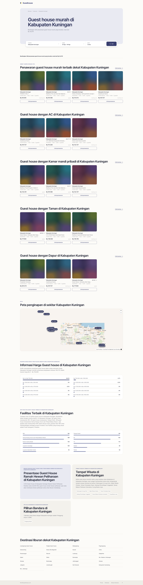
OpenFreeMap (99, 349)
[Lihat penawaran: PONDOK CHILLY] (32, 80)
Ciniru (100, 549)
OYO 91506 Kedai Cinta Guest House (55, 235)
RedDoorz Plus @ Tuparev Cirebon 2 (29, 188)
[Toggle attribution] (121, 349)
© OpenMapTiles (105, 349)
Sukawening (23, 549)
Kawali (74, 549)
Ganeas (101, 561)
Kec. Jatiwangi (23, 568)
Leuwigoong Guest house (26, 546)
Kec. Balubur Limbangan (105, 557)
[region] (71, 330)
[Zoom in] (121, 310)
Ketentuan (107, 582)
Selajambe (101, 553)
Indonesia (35, 11)
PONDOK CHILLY (24, 93)
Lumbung (75, 553)
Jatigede (22, 565)
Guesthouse (28, 3)
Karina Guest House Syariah (79, 140)
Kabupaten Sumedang (104, 565)
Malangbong (76, 546)
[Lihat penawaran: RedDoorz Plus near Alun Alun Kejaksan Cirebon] (58, 80)
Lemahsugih (49, 565)
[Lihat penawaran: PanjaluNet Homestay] (32, 268)
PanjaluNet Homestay (25, 282)
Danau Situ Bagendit (51, 549)
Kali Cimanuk (76, 565)
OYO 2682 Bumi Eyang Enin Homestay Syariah (57, 140)
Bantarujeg (49, 561)
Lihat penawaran (32, 101)
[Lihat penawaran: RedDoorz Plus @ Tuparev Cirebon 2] (32, 174)
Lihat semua (119, 68)
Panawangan (23, 553)
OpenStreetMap (117, 349)
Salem (21, 557)
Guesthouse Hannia (103, 93)
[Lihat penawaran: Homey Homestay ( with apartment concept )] (84, 80)
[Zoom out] (121, 313)
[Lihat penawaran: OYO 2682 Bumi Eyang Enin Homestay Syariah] (58, 127)
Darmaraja (75, 557)
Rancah (48, 553)
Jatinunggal (75, 561)
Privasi (101, 582)
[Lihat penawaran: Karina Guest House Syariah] (84, 127)
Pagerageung (102, 546)
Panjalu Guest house (51, 546)
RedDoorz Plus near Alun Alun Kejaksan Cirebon (57, 93)
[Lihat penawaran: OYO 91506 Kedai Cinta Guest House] (58, 221)
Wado (47, 557)
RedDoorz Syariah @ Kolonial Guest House (82, 235)
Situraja (22, 561)
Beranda (29, 11)
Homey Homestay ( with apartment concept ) (83, 93)
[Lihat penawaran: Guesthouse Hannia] (110, 80)
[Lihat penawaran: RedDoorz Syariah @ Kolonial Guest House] (84, 221)
